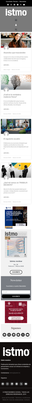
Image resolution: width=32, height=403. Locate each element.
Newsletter (23, 1)
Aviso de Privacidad (8, 398)
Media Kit (6, 400)
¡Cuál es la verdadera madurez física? (12, 96)
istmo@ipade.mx (15, 373)
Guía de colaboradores (16, 400)
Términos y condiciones (22, 398)
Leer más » (6, 65)
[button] (16, 20)
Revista (15, 1)
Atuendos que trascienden (15, 53)
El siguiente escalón (12, 139)
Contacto (27, 400)
